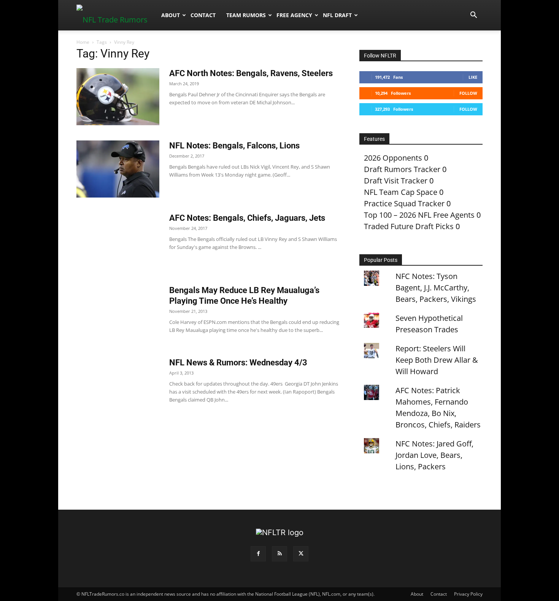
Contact (203, 15)
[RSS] (279, 553)
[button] (473, 15)
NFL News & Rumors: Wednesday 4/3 (238, 362)
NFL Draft (337, 15)
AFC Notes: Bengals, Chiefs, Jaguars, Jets (247, 218)
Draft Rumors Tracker (402, 169)
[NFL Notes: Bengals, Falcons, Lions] (117, 169)
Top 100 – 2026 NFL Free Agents (419, 215)
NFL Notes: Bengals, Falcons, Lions (234, 145)
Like (472, 77)
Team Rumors (246, 15)
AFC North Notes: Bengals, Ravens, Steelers (251, 73)
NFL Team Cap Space (400, 192)
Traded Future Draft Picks (409, 226)
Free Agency (294, 15)
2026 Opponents (393, 158)
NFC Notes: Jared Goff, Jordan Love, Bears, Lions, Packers (434, 455)
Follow (468, 93)
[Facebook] (258, 553)
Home (82, 42)
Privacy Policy (468, 594)
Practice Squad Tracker (404, 203)
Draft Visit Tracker (395, 180)
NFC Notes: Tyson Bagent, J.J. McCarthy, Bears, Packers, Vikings (435, 287)
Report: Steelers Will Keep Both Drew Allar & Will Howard (436, 359)
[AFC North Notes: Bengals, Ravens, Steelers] (117, 96)
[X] (300, 553)
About (170, 15)
